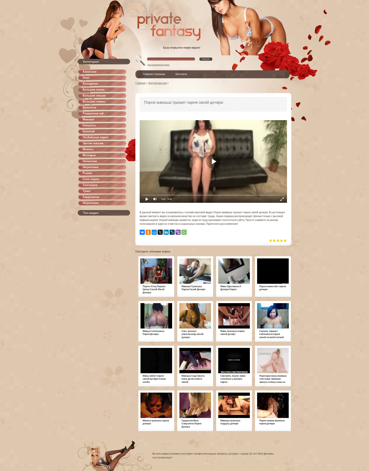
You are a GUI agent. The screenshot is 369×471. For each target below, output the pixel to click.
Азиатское (90, 71)
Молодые (89, 155)
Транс (87, 191)
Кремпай (89, 131)
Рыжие (87, 173)
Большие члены (94, 101)
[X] (160, 232)
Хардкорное (91, 197)
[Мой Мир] (154, 232)
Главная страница (154, 74)
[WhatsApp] (184, 232)
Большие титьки (94, 95)
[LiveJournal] (172, 232)
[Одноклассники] (148, 232)
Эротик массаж (93, 143)
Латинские (90, 161)
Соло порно (91, 179)
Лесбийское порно (95, 137)
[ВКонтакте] (142, 232)
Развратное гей (93, 113)
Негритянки (90, 167)
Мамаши (88, 119)
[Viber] (178, 232)
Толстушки (90, 185)
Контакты (181, 74)
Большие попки (93, 89)
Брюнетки (89, 107)
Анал (86, 77)
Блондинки (90, 83)
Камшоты (89, 125)
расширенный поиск (159, 64)
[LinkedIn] (166, 232)
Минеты (88, 149)
